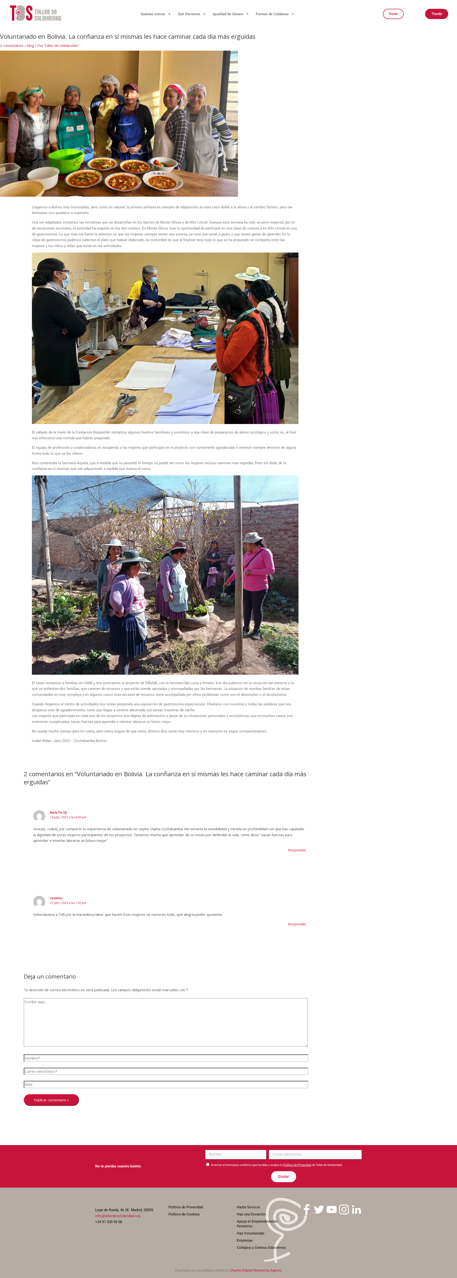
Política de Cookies (184, 1214)
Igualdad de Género (228, 14)
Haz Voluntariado (250, 1233)
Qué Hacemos (189, 14)
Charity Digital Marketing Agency (256, 1270)
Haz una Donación (251, 1214)
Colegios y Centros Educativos (261, 1247)
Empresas (245, 1240)
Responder (297, 850)
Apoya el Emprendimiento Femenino (257, 1223)
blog (30, 45)
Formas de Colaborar (272, 14)
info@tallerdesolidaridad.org (117, 1216)
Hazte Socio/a (248, 1207)
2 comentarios (12, 45)
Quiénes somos (153, 14)
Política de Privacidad (297, 1165)
